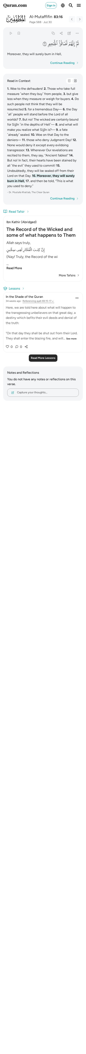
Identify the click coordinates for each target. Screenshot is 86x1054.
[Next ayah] (79, 19)
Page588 (35, 22)
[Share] (61, 33)
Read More (14, 268)
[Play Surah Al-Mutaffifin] (10, 33)
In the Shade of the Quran (24, 297)
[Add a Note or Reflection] (69, 33)
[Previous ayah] (72, 19)
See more (71, 338)
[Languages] (63, 5)
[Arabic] (69, 81)
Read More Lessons (43, 358)
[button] (77, 43)
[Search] (71, 5)
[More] (77, 33)
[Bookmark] (18, 33)
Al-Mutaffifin (40, 16)
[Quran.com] (15, 5)
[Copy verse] (53, 33)
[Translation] (75, 81)
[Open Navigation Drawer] (79, 5)
